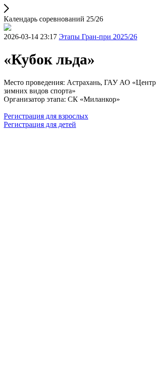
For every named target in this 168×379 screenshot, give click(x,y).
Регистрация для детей (40, 124)
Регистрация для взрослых (46, 116)
